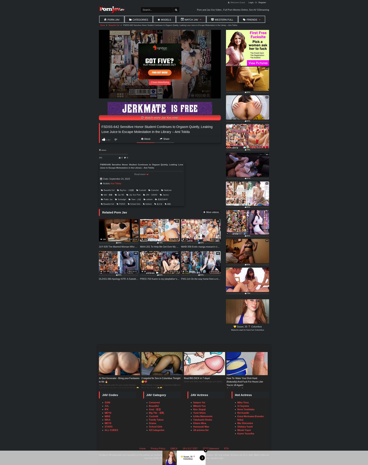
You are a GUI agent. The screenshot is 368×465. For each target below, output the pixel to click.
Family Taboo (156, 420)
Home (102, 25)
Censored (154, 402)
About (147, 139)
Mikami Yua (199, 406)
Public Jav (108, 199)
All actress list (200, 430)
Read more (140, 174)
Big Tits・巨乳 (156, 413)
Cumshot (155, 190)
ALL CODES (111, 430)
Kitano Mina (199, 423)
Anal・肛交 (155, 409)
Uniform (148, 204)
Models (166, 19)
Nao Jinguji (199, 409)
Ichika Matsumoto (202, 416)
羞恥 (169, 204)
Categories (140, 19)
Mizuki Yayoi (244, 430)
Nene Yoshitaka (245, 409)
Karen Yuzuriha (245, 433)
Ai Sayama (243, 406)
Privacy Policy (158, 448)
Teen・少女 (136, 199)
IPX (106, 409)
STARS (109, 426)
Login (251, 2)
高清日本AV (163, 199)
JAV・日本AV (151, 195)
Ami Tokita (116, 183)
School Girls (135, 204)
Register (262, 2)
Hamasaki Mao (201, 426)
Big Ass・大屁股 (127, 190)
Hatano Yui (199, 402)
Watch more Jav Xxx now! (161, 117)
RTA (226, 448)
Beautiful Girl (114, 25)
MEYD (108, 413)
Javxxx (166, 195)
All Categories (156, 430)
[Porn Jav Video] (112, 10)
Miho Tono (243, 402)
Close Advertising (160, 82)
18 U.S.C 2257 (190, 448)
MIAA (108, 420)
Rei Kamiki (243, 413)
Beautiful (154, 406)
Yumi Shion (199, 413)
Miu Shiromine (245, 423)
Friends (252, 19)
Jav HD (121, 195)
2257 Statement (211, 448)
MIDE (107, 416)
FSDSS (122, 204)
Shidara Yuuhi (245, 426)
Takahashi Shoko (202, 420)
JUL (107, 406)
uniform (149, 199)
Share (166, 139)
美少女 (159, 204)
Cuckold (142, 190)
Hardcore (167, 190)
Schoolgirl (122, 199)
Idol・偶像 (108, 195)
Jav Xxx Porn (135, 195)
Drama (152, 423)
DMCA (173, 448)
